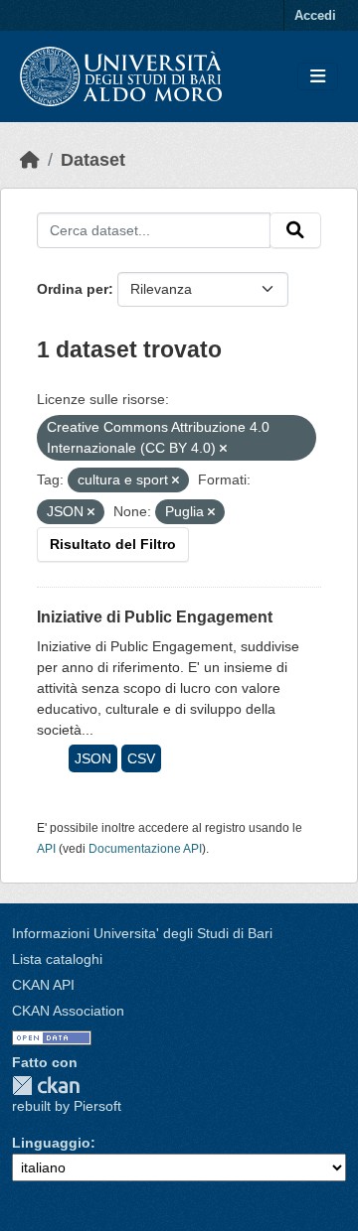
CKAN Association (68, 1011)
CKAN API (43, 985)
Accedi (315, 15)
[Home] (30, 160)
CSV (141, 758)
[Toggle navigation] (317, 77)
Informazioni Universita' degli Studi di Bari (142, 933)
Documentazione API (145, 849)
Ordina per (72, 289)
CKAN (46, 1085)
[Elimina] (223, 449)
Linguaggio (51, 1143)
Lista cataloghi (57, 959)
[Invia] (295, 230)
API (46, 849)
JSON (93, 758)
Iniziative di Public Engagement (154, 617)
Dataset (93, 160)
